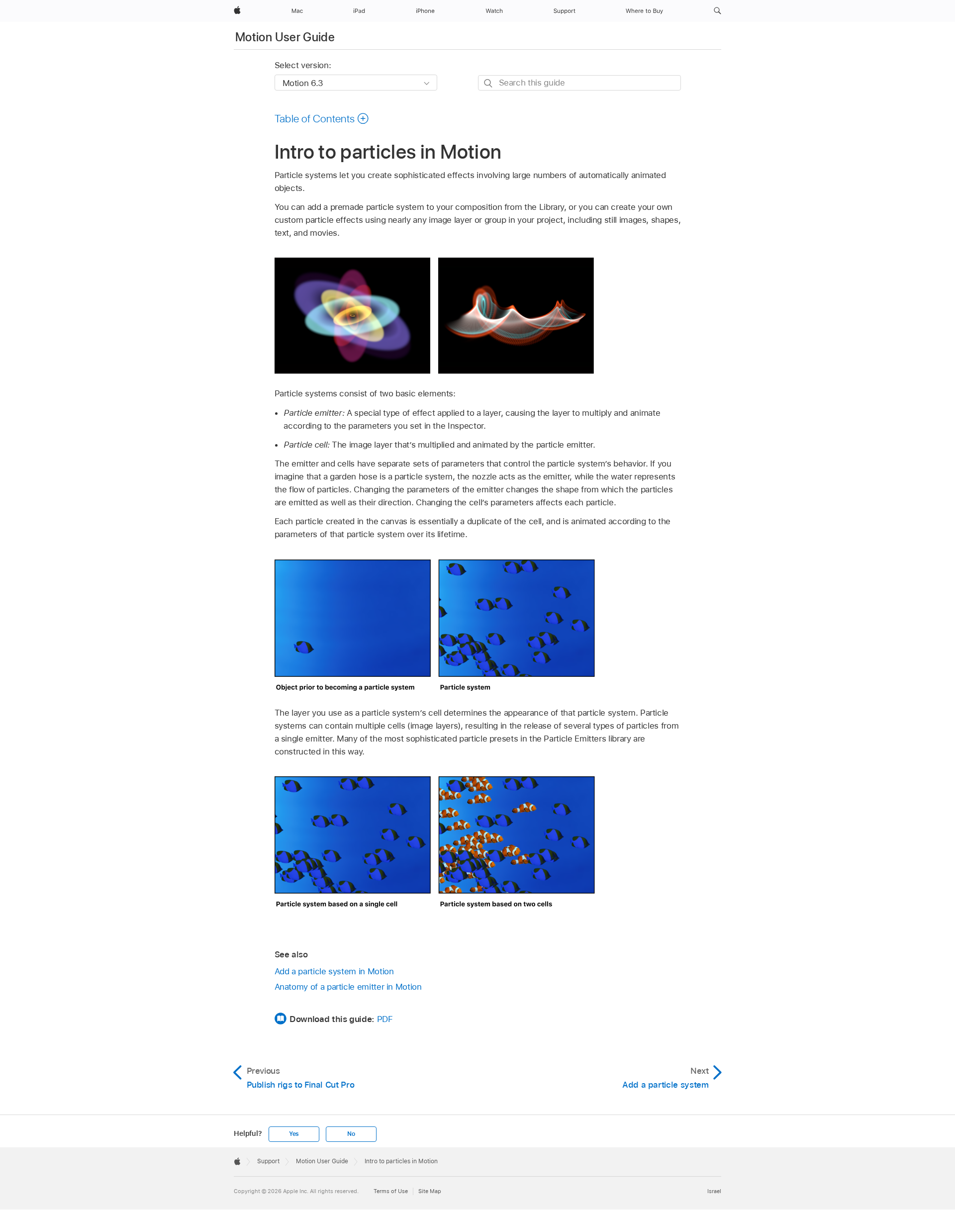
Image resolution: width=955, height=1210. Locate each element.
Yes (294, 1133)
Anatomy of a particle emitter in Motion (348, 987)
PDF (385, 1019)
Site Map (429, 1191)
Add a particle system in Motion (334, 971)
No (351, 1133)
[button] (717, 11)
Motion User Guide (285, 37)
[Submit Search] (488, 83)
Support (268, 1161)
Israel (714, 1191)
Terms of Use (391, 1191)
